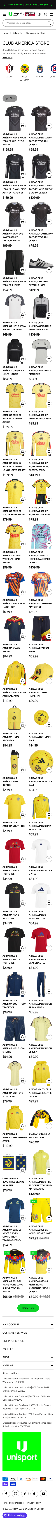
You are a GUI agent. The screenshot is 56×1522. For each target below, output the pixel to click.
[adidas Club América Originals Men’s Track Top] (41, 306)
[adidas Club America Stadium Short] (41, 628)
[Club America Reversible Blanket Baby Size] (14, 1162)
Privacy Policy (34, 1503)
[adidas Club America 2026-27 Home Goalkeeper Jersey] (41, 536)
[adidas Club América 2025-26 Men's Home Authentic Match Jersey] (41, 1261)
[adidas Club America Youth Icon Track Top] (14, 984)
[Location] (39, 14)
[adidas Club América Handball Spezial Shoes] (41, 262)
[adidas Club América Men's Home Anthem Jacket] (14, 673)
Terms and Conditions (13, 1503)
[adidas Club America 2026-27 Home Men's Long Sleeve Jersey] (41, 443)
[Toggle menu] (4, 14)
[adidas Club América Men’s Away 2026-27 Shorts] (14, 262)
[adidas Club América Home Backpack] (14, 717)
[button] (4, 5)
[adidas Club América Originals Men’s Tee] (41, 351)
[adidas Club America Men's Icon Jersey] (41, 1028)
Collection (17, 33)
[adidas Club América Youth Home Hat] (41, 673)
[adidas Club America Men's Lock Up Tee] (41, 851)
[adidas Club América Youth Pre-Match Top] (41, 584)
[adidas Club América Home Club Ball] (41, 762)
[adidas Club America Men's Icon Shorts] (14, 1028)
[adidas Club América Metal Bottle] (14, 762)
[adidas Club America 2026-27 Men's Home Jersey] (41, 395)
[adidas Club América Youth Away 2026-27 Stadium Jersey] (41, 214)
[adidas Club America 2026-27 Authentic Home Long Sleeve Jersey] (14, 443)
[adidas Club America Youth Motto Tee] (14, 940)
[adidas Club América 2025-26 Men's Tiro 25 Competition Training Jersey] (14, 1210)
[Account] (45, 14)
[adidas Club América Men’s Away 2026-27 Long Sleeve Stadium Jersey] (41, 166)
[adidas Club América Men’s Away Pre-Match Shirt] (14, 306)
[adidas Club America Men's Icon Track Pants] (41, 984)
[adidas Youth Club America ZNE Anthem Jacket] (41, 1073)
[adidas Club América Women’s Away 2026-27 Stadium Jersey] (14, 214)
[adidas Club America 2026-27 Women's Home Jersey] (14, 536)
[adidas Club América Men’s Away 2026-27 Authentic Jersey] (14, 118)
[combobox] (28, 23)
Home (5, 33)
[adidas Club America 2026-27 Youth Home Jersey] (14, 491)
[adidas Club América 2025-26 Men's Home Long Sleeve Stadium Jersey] (14, 1261)
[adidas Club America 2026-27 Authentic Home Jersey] (14, 395)
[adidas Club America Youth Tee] (14, 806)
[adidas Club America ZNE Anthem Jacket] (14, 1118)
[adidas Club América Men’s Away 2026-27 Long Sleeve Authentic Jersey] (14, 166)
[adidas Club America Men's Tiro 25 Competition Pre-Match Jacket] (41, 1162)
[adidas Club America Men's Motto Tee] (14, 851)
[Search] (49, 23)
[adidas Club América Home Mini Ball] (41, 717)
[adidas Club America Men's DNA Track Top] (41, 806)
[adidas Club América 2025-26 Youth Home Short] (41, 1210)
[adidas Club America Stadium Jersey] (14, 628)
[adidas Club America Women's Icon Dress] (14, 1073)
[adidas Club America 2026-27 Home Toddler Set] (41, 491)
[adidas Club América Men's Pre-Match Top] (14, 584)
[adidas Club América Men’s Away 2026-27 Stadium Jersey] (41, 118)
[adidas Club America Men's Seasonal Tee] (41, 895)
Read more (7, 57)
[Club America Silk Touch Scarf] (41, 1118)
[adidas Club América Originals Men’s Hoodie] (14, 351)
